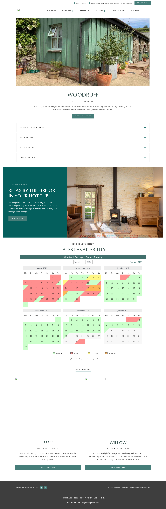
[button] (19, 52)
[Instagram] (45, 487)
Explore (99, 11)
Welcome (51, 11)
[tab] (83, 127)
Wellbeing (84, 11)
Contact (135, 11)
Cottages (66, 11)
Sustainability (118, 11)
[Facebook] (41, 487)
